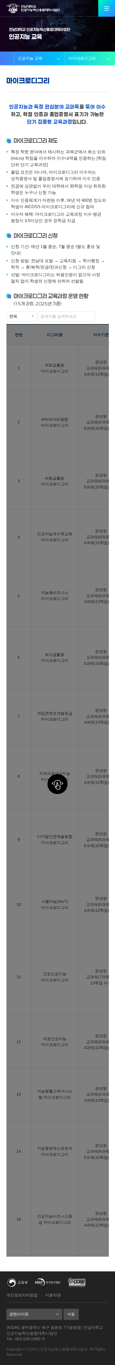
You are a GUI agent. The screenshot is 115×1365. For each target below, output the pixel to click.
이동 (71, 1314)
